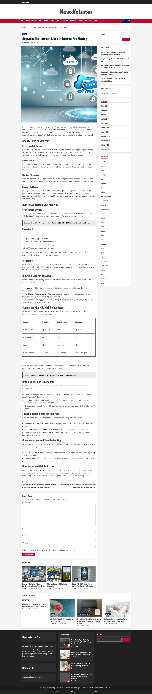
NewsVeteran (76, 11)
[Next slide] (91, 635)
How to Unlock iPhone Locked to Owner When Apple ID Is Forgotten (82, 585)
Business (103, 183)
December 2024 (105, 136)
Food (96, 21)
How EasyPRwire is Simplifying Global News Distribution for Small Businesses (34, 605)
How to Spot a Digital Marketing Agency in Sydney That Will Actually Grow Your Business (89, 621)
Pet (102, 257)
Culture (46, 21)
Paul (25, 588)
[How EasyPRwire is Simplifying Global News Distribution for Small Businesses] (35, 600)
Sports (80, 21)
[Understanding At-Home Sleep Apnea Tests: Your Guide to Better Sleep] (117, 608)
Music (102, 248)
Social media (88, 21)
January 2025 (104, 132)
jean (79, 625)
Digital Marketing (31, 21)
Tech (24, 34)
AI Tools (103, 162)
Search (103, 34)
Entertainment (105, 209)
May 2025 (103, 115)
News (22, 21)
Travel (53, 21)
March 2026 (104, 106)
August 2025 (104, 110)
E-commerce (104, 201)
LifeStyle (103, 244)
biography (65, 21)
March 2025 (104, 123)
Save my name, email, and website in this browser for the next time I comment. (50, 550)
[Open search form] (119, 20)
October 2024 (105, 145)
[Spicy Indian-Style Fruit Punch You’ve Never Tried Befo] (62, 608)
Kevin (25, 609)
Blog (102, 179)
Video (128, 21)
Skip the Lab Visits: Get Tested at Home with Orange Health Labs (65, 654)
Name (24, 529)
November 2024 (105, 141)
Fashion (103, 214)
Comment (26, 502)
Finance (103, 218)
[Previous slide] (89, 635)
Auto (102, 170)
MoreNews (88, 692)
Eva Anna (25, 43)
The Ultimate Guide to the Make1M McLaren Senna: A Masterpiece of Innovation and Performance (39, 484)
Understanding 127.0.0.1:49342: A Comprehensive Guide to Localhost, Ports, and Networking (78, 484)
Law (102, 240)
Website (25, 543)
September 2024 (105, 149)
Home (102, 235)
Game (40, 21)
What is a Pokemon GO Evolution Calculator (57, 585)
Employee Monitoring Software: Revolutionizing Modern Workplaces (33, 585)
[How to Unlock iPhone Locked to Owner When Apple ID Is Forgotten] (84, 574)
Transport (103, 279)
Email (24, 536)
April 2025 (104, 119)
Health (102, 21)
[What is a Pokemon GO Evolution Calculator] (59, 574)
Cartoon (103, 188)
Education (73, 21)
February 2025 (105, 128)
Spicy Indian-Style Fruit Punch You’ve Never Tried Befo (61, 620)
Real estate (104, 261)
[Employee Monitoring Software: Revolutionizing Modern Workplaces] (34, 574)
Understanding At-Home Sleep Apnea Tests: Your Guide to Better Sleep (115, 620)
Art (58, 21)
